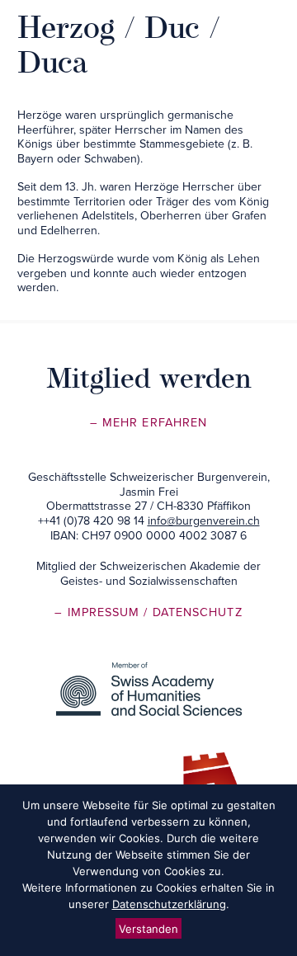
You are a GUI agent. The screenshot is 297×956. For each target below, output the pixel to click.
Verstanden (148, 928)
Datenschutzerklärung (169, 904)
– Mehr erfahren (148, 423)
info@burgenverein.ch (204, 521)
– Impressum (99, 612)
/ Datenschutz (193, 612)
